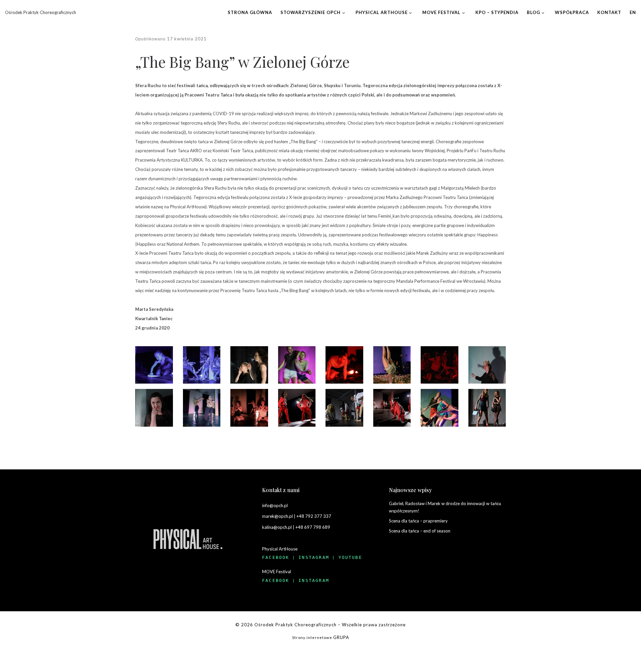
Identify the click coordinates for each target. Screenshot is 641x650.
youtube (350, 557)
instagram (313, 557)
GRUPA (341, 637)
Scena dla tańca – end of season (419, 530)
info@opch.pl (275, 505)
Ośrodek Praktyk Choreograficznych (295, 624)
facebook (275, 557)
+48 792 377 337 (313, 516)
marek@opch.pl (277, 516)
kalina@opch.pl (277, 527)
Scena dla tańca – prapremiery (418, 520)
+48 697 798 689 (312, 527)
